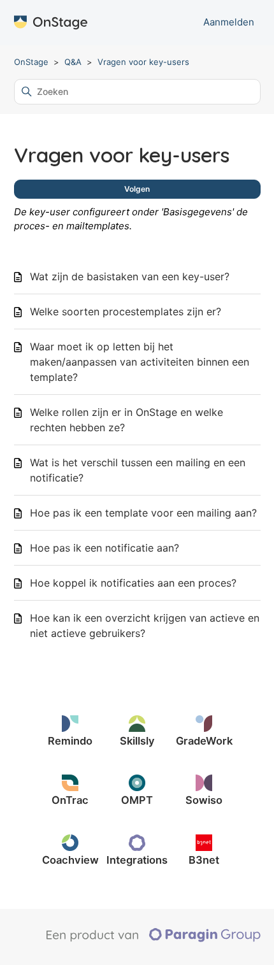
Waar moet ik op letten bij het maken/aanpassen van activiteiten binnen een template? (139, 361)
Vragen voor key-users (143, 62)
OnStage (31, 62)
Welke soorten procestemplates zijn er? (125, 311)
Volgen (137, 189)
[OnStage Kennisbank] (50, 22)
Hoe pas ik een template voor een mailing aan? (143, 512)
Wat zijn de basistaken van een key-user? (129, 276)
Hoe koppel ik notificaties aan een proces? (133, 582)
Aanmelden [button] (228, 22)
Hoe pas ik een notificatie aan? (104, 547)
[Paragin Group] (153, 939)
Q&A (73, 62)
